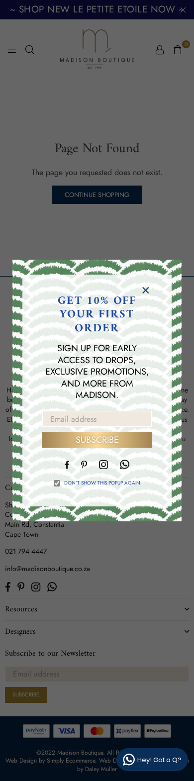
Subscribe (97, 439)
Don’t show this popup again (102, 483)
